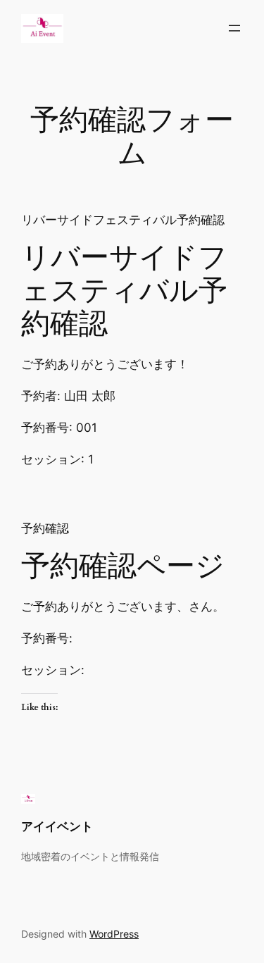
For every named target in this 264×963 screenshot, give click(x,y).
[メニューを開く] (234, 28)
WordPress (114, 934)
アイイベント (57, 826)
